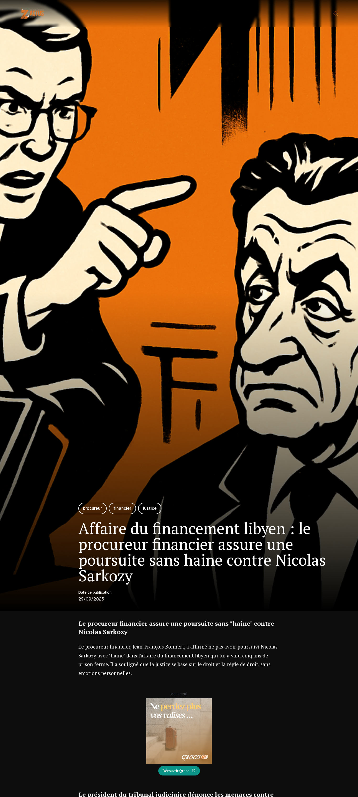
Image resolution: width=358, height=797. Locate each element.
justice (150, 508)
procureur (92, 508)
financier (122, 508)
